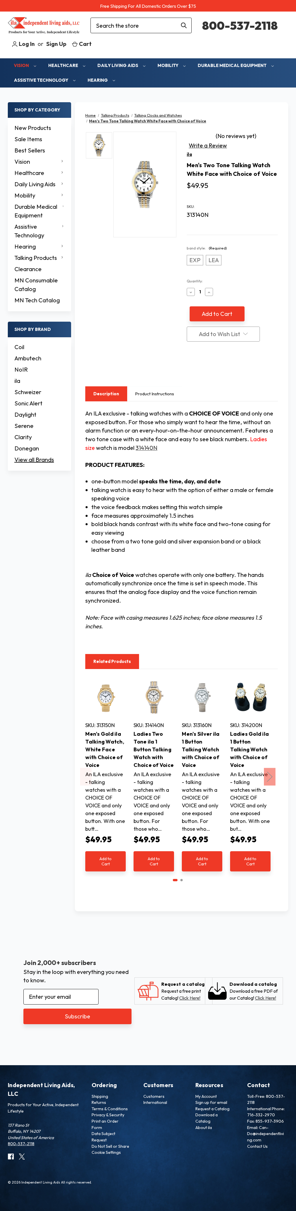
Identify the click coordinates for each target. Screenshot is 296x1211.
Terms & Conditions (110, 1108)
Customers (153, 1096)
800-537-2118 (240, 25)
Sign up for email (211, 1102)
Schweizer (27, 392)
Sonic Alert (28, 403)
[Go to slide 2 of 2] (181, 880)
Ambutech (27, 358)
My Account (206, 1096)
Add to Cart (105, 861)
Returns (99, 1102)
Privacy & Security (108, 1114)
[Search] (184, 25)
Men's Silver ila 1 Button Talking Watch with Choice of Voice (200, 749)
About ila (203, 1127)
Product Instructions (154, 393)
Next (269, 776)
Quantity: (195, 281)
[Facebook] (190, 369)
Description (106, 393)
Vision (22, 65)
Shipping (100, 1096)
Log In (26, 43)
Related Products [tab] (112, 661)
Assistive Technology (41, 80)
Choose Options (105, 704)
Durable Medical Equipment (232, 65)
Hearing (98, 80)
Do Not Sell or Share (110, 1146)
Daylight (25, 414)
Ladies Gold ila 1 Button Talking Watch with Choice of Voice (249, 749)
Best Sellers (29, 150)
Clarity (23, 437)
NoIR (21, 369)
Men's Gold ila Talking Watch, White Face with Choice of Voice (104, 749)
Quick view (102, 688)
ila (17, 380)
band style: (207, 248)
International (155, 1102)
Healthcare (63, 65)
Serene (24, 425)
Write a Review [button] (208, 145)
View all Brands (34, 459)
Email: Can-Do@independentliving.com (265, 1134)
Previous (86, 776)
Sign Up (56, 43)
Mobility (168, 65)
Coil (19, 347)
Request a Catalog (212, 1108)
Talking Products (35, 257)
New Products (32, 127)
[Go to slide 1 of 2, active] (175, 880)
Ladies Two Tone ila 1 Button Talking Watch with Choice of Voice (154, 749)
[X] (211, 369)
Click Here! (189, 998)
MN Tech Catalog (37, 300)
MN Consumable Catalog (36, 284)
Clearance (28, 269)
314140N (146, 447)
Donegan (26, 448)
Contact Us (257, 1146)
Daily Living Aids (118, 65)
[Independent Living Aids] (44, 25)
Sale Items (28, 139)
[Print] (201, 369)
